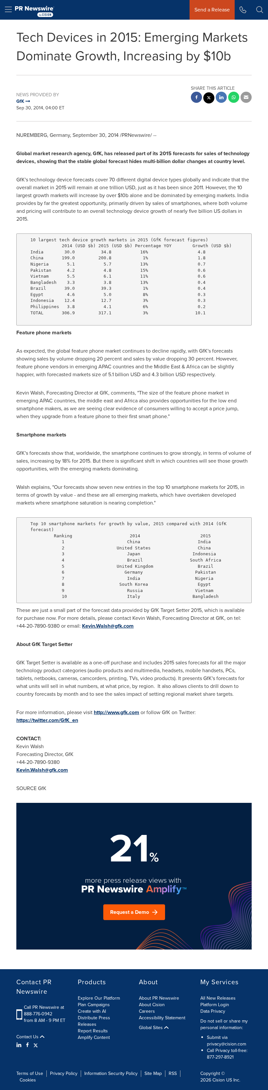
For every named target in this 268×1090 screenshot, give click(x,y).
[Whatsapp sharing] (233, 98)
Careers (147, 1011)
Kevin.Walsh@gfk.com (108, 626)
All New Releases (218, 998)
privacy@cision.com (226, 1044)
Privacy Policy (63, 1073)
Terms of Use (29, 1073)
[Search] (259, 10)
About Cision (152, 1004)
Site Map (153, 1073)
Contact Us (28, 1037)
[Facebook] (27, 1045)
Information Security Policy (111, 1073)
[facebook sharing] (196, 98)
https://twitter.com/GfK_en (47, 720)
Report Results (93, 1030)
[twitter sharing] (208, 98)
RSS (173, 1073)
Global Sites (151, 1028)
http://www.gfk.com (116, 712)
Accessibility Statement (162, 1017)
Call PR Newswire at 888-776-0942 (44, 1010)
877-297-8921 (220, 1057)
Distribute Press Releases (94, 1021)
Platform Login (214, 1004)
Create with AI (92, 1011)
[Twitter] (36, 1045)
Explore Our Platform (99, 998)
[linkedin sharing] (221, 98)
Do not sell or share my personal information (224, 1024)
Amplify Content (94, 1037)
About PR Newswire (159, 998)
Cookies (28, 1080)
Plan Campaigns (94, 1004)
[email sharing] (246, 98)
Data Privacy (212, 1011)
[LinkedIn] (19, 1045)
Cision (218, 1080)
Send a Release (212, 9)
